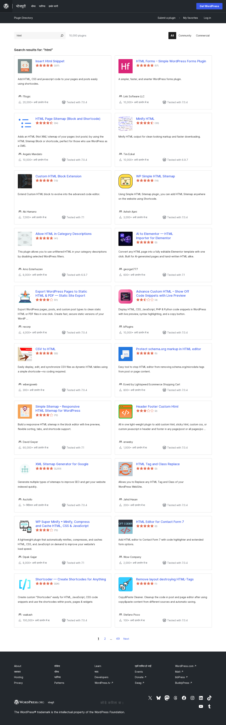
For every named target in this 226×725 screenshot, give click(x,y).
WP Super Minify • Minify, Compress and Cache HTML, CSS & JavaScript (62, 524)
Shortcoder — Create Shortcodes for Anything (70, 579)
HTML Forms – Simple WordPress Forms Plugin (171, 61)
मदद (96, 671)
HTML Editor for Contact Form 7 (160, 522)
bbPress (181, 677)
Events (139, 671)
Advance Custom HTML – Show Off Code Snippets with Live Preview (162, 293)
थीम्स (56, 671)
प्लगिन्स (57, 677)
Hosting (18, 677)
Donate (141, 677)
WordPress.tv (104, 682)
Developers (101, 677)
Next (126, 638)
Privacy (18, 682)
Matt (179, 671)
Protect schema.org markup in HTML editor (168, 349)
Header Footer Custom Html (157, 406)
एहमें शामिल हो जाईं (143, 665)
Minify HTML (145, 119)
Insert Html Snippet (49, 61)
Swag (139, 682)
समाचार (17, 671)
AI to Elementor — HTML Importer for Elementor (154, 236)
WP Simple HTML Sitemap (155, 176)
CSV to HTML (45, 349)
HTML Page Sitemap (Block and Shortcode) (67, 119)
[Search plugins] (62, 35)
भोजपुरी (51, 702)
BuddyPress (183, 682)
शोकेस (57, 665)
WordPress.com (186, 665)
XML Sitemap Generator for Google (61, 464)
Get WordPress (209, 6)
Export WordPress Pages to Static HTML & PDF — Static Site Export (61, 293)
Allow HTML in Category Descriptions (63, 234)
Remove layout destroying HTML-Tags (165, 579)
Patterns (59, 682)
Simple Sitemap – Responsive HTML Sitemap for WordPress (57, 408)
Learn (98, 665)
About (17, 665)
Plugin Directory (23, 17)
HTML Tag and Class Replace (158, 464)
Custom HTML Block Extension (58, 176)
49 (118, 638)
